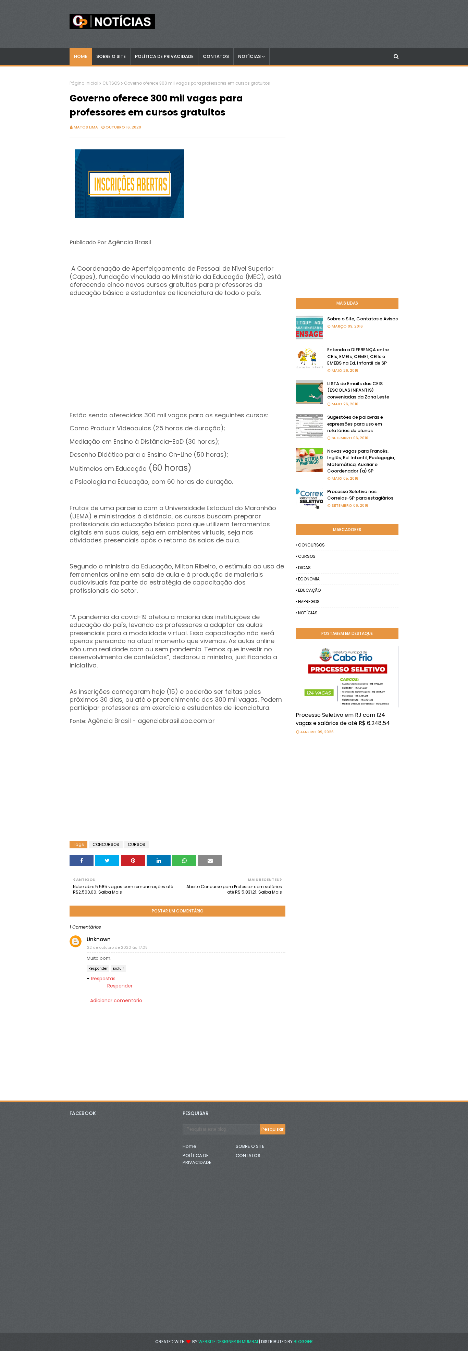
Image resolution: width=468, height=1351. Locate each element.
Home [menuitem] (80, 56)
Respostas (103, 978)
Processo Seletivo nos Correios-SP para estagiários (360, 495)
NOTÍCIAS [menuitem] (249, 56)
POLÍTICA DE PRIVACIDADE (197, 1159)
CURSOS (111, 83)
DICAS (304, 567)
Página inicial (84, 83)
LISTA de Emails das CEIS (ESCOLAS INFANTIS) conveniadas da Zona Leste (358, 390)
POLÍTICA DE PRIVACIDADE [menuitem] (164, 56)
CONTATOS (248, 1155)
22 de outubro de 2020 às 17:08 (117, 947)
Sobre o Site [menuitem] (111, 56)
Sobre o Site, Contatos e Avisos (362, 319)
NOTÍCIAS (308, 613)
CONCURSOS (106, 844)
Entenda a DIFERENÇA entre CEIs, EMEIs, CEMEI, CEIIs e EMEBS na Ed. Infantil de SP (358, 356)
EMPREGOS (309, 601)
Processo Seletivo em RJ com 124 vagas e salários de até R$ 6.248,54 (343, 719)
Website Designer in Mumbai (228, 1341)
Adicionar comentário (116, 1000)
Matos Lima (86, 127)
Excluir (118, 968)
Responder (98, 968)
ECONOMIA (309, 579)
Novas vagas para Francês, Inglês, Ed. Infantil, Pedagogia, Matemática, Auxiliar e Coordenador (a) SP (361, 461)
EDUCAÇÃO (309, 590)
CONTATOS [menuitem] (216, 56)
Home (189, 1146)
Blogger (303, 1341)
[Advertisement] (177, 345)
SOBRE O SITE (250, 1146)
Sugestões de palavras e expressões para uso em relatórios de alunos (355, 424)
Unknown (99, 939)
